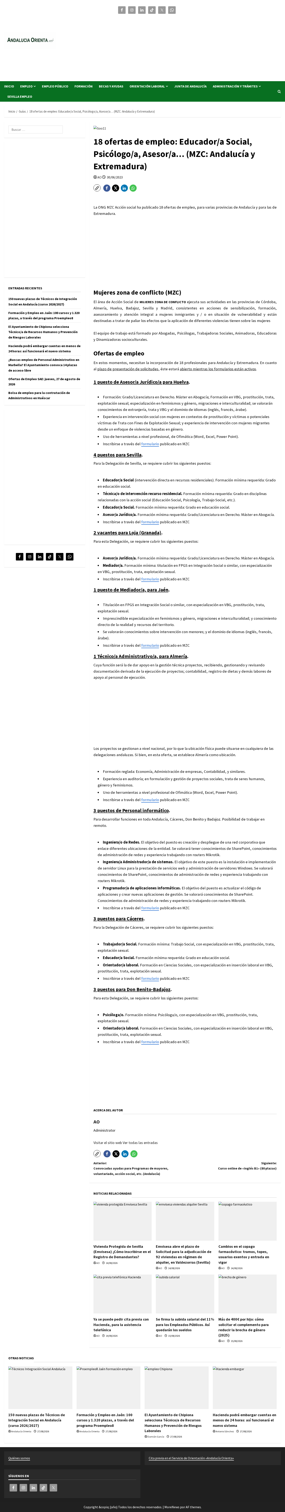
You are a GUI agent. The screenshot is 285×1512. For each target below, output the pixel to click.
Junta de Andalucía (190, 86)
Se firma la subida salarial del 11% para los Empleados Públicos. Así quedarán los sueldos (185, 1324)
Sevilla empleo (19, 96)
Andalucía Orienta (21, 1431)
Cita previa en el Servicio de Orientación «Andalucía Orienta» (191, 1458)
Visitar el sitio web (108, 1142)
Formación (83, 86)
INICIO (9, 86)
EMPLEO (26, 86)
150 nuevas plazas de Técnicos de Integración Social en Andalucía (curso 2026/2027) (36, 1420)
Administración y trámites (235, 86)
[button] (279, 91)
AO (99, 177)
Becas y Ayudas (111, 86)
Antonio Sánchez (225, 1431)
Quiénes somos (19, 1458)
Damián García (156, 1436)
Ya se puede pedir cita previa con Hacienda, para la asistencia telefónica (121, 1324)
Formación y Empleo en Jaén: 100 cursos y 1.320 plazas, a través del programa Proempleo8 (105, 1420)
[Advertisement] (199, 45)
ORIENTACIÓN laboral (147, 86)
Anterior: (130, 1168)
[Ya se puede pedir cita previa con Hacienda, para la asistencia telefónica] (122, 1294)
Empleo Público (55, 86)
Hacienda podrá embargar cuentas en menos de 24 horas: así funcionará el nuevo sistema (244, 1420)
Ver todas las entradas (140, 1142)
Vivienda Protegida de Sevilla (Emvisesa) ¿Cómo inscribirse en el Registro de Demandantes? (122, 1251)
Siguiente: (247, 1166)
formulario (150, 443)
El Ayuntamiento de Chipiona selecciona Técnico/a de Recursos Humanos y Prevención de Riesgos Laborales (43, 331)
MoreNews (171, 1507)
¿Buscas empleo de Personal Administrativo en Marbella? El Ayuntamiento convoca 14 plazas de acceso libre (43, 364)
